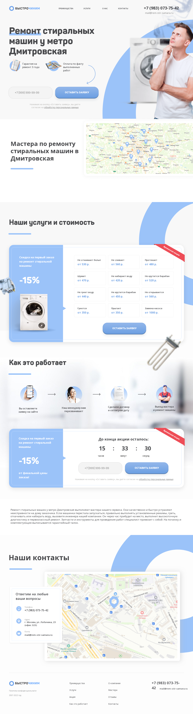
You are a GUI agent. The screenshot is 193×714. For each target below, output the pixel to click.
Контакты (123, 8)
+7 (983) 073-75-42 (161, 8)
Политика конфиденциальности (22, 690)
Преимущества (66, 8)
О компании (114, 683)
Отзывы (112, 696)
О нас (105, 8)
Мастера (112, 690)
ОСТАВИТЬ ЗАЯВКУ (77, 92)
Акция (72, 696)
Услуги (86, 8)
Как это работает (78, 703)
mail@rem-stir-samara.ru (159, 13)
